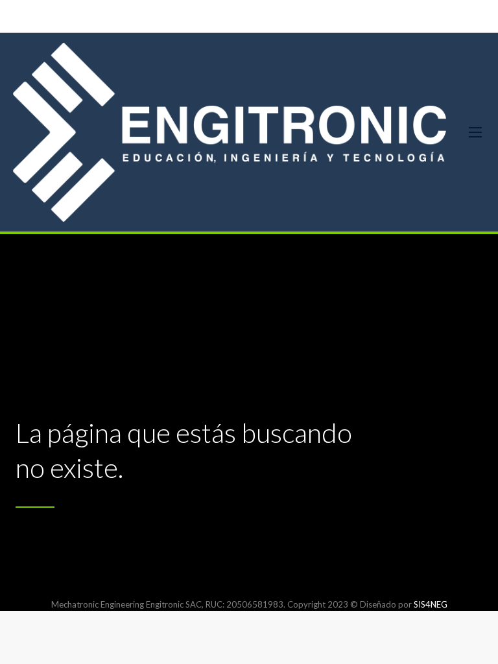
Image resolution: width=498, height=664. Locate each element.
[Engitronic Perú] (229, 132)
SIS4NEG (430, 604)
